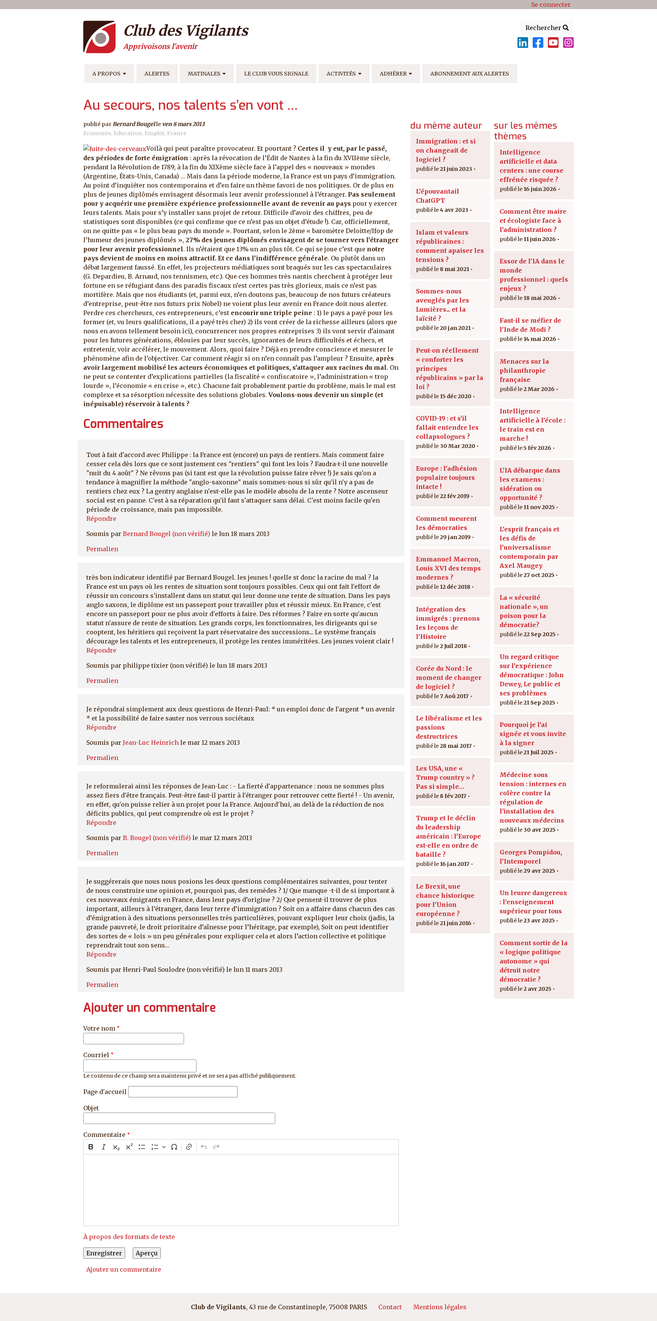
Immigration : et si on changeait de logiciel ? (446, 150)
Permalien (102, 549)
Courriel (96, 1055)
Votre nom (99, 1028)
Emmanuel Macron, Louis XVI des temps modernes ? (448, 568)
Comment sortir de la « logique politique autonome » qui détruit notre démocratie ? (534, 961)
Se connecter (551, 4)
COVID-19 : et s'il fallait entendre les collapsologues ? (447, 427)
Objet (91, 1108)
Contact (390, 1307)
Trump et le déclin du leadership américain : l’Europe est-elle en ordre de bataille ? (448, 836)
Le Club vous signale (276, 73)
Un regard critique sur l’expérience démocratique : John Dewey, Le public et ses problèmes (532, 675)
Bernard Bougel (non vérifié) (166, 534)
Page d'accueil (105, 1092)
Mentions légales (440, 1307)
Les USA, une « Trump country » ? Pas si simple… (445, 777)
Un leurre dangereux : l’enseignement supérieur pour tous (533, 902)
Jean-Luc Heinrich (151, 742)
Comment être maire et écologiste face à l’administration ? (533, 220)
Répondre (101, 518)
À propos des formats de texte (129, 1237)
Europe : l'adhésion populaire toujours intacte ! (446, 477)
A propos (106, 73)
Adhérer (393, 73)
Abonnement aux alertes (469, 73)
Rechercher (544, 28)
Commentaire (104, 1134)
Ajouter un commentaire (123, 1269)
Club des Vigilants (185, 30)
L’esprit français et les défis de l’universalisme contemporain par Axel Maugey (529, 547)
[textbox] (241, 1190)
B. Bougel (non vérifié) (157, 838)
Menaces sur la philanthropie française (524, 370)
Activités (341, 73)
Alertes (157, 73)
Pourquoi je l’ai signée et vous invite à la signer (533, 734)
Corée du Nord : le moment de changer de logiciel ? (448, 677)
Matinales (204, 73)
